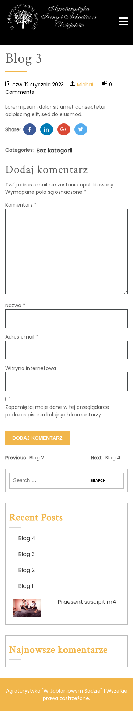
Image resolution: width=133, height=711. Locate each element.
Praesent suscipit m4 (86, 602)
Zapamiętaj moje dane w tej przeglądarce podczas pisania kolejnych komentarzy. (57, 411)
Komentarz (21, 204)
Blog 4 (26, 538)
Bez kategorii (54, 150)
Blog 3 (26, 554)
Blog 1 (25, 586)
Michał (85, 84)
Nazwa (15, 305)
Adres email (21, 336)
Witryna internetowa (30, 368)
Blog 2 (26, 570)
